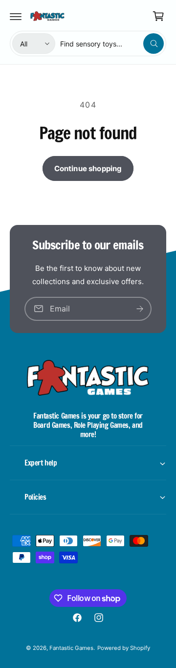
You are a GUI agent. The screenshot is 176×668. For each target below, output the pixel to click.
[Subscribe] (140, 309)
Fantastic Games (71, 648)
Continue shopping (88, 168)
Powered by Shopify (123, 648)
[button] (15, 16)
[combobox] (112, 43)
